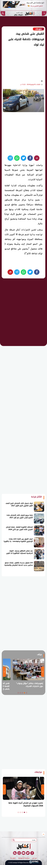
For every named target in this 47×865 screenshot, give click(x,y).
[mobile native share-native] (36, 158)
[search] (3, 13)
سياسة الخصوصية (23, 858)
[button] (26, 692)
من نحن (34, 858)
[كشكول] (23, 846)
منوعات (38, 29)
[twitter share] (23, 158)
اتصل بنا (12, 858)
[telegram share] (10, 158)
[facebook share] (30, 158)
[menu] (44, 13)
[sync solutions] (33, 863)
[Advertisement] (22, 62)
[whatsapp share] (17, 158)
